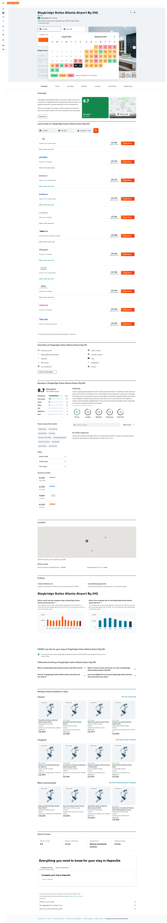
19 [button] (66, 61)
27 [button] (71, 65)
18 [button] (62, 61)
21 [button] (75, 61)
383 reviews (53, 18)
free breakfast (42, 433)
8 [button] (80, 52)
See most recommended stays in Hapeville (122, 783)
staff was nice (42, 429)
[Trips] (3, 40)
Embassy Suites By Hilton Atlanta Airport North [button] (48, 807)
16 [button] (52, 61)
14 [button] (75, 56)
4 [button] (61, 52)
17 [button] (57, 61)
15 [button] (80, 56)
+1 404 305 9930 (43, 23)
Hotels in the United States (74, 918)
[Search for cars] (3, 17)
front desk (52, 433)
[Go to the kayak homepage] (13, 3)
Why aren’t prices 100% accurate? (51, 909)
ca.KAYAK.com (41, 918)
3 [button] (57, 52)
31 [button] (57, 70)
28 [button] (76, 65)
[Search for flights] (3, 9)
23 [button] (52, 65)
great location (42, 446)
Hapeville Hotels (99, 918)
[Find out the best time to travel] (3, 35)
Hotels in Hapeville (47, 879)
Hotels (49, 918)
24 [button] (57, 65)
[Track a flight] (3, 30)
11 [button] (61, 56)
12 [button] (66, 56)
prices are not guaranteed (76, 896)
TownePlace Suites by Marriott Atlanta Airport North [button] (48, 721)
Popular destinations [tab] (62, 867)
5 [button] (66, 52)
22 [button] (80, 61)
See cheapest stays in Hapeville (126, 740)
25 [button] (62, 65)
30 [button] (52, 70)
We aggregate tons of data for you (51, 905)
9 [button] (52, 56)
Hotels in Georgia (87, 918)
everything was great (59, 437)
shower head (53, 446)
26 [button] (66, 65)
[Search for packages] (3, 21)
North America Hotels (58, 918)
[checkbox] (47, 479)
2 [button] (52, 52)
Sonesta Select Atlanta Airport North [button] (122, 766)
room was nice (53, 429)
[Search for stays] (3, 13)
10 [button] (57, 56)
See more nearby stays (129, 697)
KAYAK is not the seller (47, 902)
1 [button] (80, 47)
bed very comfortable (44, 437)
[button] (3, 3)
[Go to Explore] (3, 26)
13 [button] (71, 56)
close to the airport (44, 442)
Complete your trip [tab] (47, 867)
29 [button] (80, 65)
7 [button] (75, 52)
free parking (55, 442)
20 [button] (71, 61)
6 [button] (71, 52)
